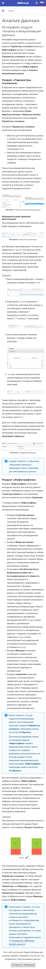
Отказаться (29, 965)
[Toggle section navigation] (3, 10)
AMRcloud (23, 3)
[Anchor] (17, 34)
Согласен (16, 965)
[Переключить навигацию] (3, 3)
